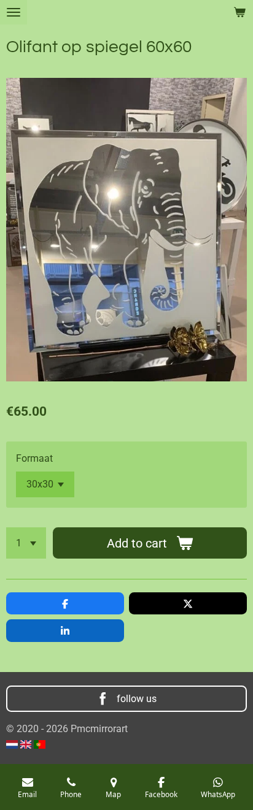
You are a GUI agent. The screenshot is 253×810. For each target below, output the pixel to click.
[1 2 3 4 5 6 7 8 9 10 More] (26, 543)
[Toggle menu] (13, 12)
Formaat (34, 458)
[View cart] (239, 12)
